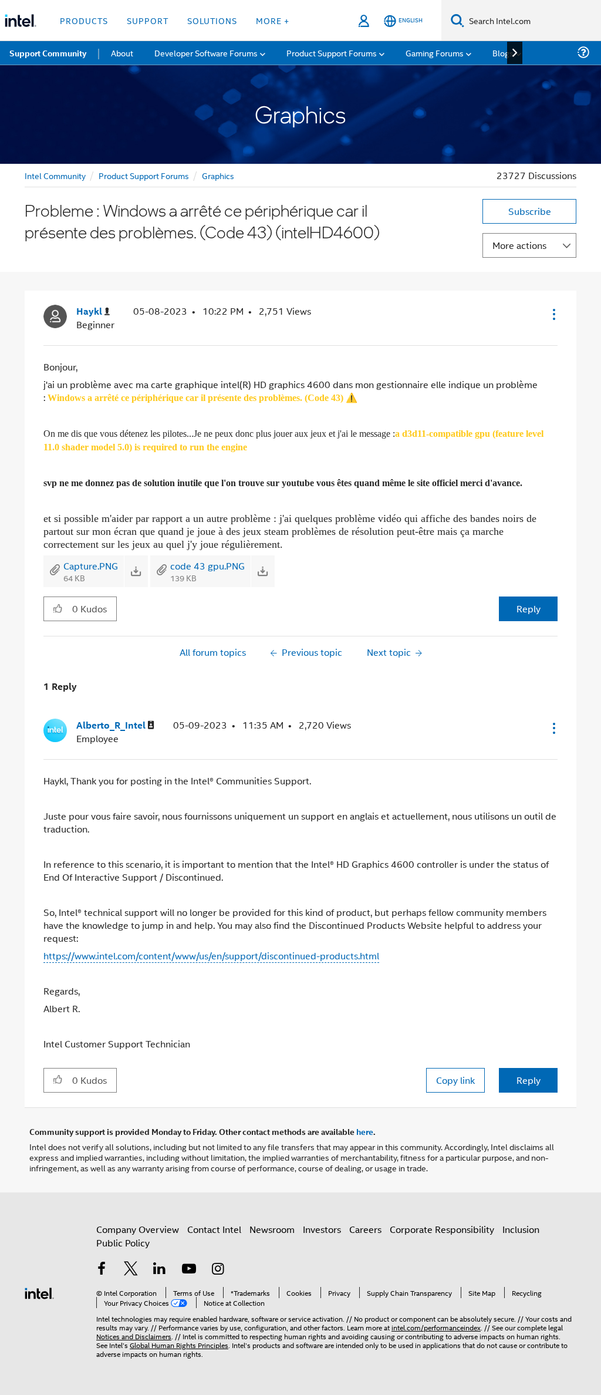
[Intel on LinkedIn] (160, 1269)
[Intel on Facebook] (102, 1269)
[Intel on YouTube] (189, 1269)
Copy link (455, 1080)
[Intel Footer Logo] (39, 1292)
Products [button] (84, 20)
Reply (528, 608)
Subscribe (529, 211)
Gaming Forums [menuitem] (435, 52)
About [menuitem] (122, 52)
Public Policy (123, 1242)
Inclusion (520, 1229)
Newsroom (272, 1229)
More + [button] (272, 20)
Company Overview (137, 1229)
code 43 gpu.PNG (207, 565)
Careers (365, 1229)
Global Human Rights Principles (179, 1344)
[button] (553, 314)
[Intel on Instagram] (218, 1269)
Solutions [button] (212, 20)
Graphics (218, 175)
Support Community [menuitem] (47, 52)
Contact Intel (214, 1229)
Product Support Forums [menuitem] (331, 52)
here (364, 1131)
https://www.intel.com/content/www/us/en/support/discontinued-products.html (211, 955)
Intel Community (55, 175)
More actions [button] (519, 245)
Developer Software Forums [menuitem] (206, 52)
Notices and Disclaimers (133, 1336)
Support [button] (147, 20)
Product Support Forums (144, 175)
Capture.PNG (90, 565)
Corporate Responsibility (442, 1229)
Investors (322, 1229)
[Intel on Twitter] (131, 1269)
